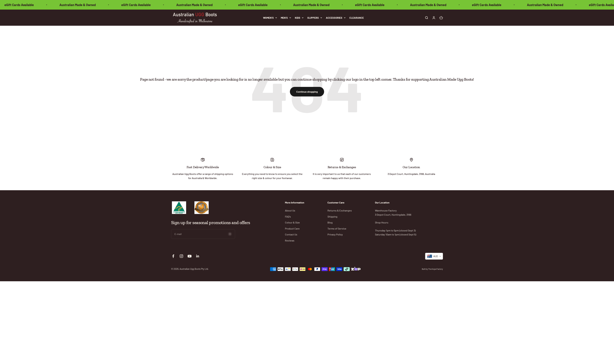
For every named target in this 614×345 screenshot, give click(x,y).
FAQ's (288, 216)
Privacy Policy (335, 234)
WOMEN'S (268, 17)
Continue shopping (307, 91)
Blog (330, 222)
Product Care (292, 228)
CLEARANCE (356, 17)
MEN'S (284, 17)
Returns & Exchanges (339, 210)
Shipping (332, 216)
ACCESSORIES (334, 17)
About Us (290, 210)
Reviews (289, 240)
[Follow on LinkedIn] (198, 256)
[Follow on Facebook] (173, 256)
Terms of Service (336, 228)
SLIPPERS (313, 17)
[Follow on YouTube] (189, 256)
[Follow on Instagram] (181, 256)
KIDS (297, 17)
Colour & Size (292, 222)
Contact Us (291, 234)
